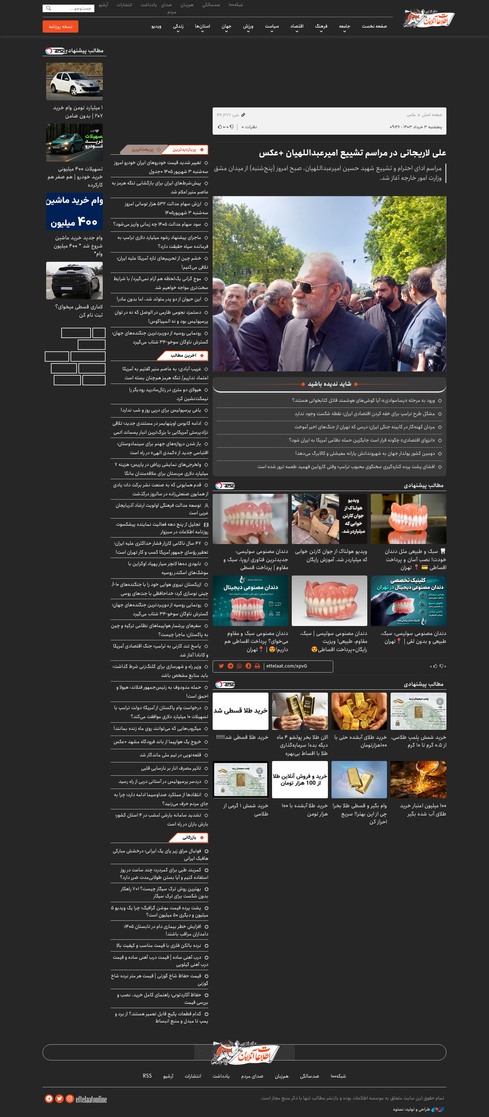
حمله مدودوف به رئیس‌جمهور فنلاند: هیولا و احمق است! (162, 691)
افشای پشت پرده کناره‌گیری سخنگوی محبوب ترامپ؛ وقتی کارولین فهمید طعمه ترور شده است (346, 467)
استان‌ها (202, 26)
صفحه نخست (374, 26)
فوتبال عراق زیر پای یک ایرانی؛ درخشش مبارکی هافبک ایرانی (160, 854)
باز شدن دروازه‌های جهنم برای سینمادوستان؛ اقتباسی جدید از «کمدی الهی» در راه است (162, 448)
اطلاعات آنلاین (428, 18)
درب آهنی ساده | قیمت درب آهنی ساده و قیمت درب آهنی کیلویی (160, 960)
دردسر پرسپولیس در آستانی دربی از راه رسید (159, 781)
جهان (227, 26)
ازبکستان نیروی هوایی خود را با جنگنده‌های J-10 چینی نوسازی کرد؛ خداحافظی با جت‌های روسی (159, 589)
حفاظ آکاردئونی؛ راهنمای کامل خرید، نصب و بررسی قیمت (162, 998)
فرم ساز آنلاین (91, 344)
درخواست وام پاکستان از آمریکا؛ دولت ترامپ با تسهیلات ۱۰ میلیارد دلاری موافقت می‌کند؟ (161, 712)
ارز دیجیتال (94, 380)
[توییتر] (59, 1098)
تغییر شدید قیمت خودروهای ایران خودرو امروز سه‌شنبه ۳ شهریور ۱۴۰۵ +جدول (161, 167)
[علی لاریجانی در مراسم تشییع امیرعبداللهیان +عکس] (329, 283)
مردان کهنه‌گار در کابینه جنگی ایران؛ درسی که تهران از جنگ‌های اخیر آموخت (365, 427)
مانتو (99, 332)
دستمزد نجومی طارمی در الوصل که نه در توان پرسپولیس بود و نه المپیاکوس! (161, 316)
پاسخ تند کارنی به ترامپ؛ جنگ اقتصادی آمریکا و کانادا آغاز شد (160, 650)
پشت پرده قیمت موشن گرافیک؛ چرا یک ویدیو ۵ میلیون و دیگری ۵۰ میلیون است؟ (159, 911)
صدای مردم (168, 8)
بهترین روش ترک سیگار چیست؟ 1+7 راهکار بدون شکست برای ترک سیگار (164, 892)
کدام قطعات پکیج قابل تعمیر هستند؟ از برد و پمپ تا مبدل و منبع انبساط (161, 1017)
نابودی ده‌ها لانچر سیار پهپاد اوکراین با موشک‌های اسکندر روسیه (168, 568)
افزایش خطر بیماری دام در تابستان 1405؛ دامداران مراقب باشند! (166, 930)
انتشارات (124, 4)
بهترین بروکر (63, 368)
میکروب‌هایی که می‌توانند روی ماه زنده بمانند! (157, 728)
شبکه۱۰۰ (236, 4)
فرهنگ (321, 26)
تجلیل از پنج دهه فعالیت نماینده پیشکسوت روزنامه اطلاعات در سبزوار (162, 527)
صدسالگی (211, 4)
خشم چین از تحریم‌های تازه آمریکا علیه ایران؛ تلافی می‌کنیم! (162, 262)
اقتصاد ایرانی (92, 368)
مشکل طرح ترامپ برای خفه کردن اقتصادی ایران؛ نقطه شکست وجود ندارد (365, 414)
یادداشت (149, 4)
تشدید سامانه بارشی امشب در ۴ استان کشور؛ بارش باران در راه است (161, 819)
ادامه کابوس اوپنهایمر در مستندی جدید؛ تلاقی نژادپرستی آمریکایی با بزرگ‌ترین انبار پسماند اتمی (160, 427)
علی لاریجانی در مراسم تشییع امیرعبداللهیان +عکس (352, 153)
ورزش (248, 26)
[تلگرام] (49, 1098)
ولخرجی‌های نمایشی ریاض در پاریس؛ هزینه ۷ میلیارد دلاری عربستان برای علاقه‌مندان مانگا (161, 469)
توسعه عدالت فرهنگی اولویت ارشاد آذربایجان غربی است (162, 508)
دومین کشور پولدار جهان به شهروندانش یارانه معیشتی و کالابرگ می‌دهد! (365, 453)
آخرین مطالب (183, 355)
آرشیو (103, 4)
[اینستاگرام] (70, 1098)
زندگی (178, 26)
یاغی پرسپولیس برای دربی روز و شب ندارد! (161, 410)
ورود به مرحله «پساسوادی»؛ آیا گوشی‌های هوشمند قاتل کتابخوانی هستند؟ (363, 400)
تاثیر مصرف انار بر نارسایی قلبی (171, 768)
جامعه (344, 26)
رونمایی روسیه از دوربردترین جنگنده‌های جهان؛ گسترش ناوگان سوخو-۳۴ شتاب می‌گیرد (160, 337)
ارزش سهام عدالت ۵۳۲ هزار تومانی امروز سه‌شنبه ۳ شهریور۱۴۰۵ (166, 208)
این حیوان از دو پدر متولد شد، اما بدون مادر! (159, 299)
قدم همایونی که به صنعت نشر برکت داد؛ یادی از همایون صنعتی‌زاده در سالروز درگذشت (160, 489)
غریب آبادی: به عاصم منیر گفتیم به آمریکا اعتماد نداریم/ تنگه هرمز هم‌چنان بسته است (165, 373)
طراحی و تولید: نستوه (412, 1109)
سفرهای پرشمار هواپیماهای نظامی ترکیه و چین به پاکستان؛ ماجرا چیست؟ (159, 630)
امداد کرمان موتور (88, 356)
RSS (147, 1076)
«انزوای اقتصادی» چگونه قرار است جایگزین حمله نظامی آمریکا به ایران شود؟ (362, 440)
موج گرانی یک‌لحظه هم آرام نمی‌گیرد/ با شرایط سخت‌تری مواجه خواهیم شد (160, 283)
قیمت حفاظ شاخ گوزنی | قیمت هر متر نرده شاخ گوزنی (159, 979)
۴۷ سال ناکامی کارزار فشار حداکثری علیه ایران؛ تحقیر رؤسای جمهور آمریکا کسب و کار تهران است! (161, 547)
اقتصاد (297, 26)
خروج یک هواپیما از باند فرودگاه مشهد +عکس (157, 742)
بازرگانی (189, 837)
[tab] (188, 150)
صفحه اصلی (432, 114)
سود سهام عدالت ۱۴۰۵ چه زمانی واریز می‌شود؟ (157, 224)
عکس (411, 114)
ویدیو (156, 26)
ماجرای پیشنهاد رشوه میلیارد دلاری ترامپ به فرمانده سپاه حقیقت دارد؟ (162, 241)
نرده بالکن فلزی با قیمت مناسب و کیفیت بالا (158, 945)
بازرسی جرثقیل (76, 332)
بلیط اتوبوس (67, 380)
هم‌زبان (187, 4)
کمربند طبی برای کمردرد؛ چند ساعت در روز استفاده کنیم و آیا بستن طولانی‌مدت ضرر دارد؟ (164, 873)
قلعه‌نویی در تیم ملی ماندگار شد (170, 755)
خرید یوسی (57, 356)
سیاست (272, 26)
